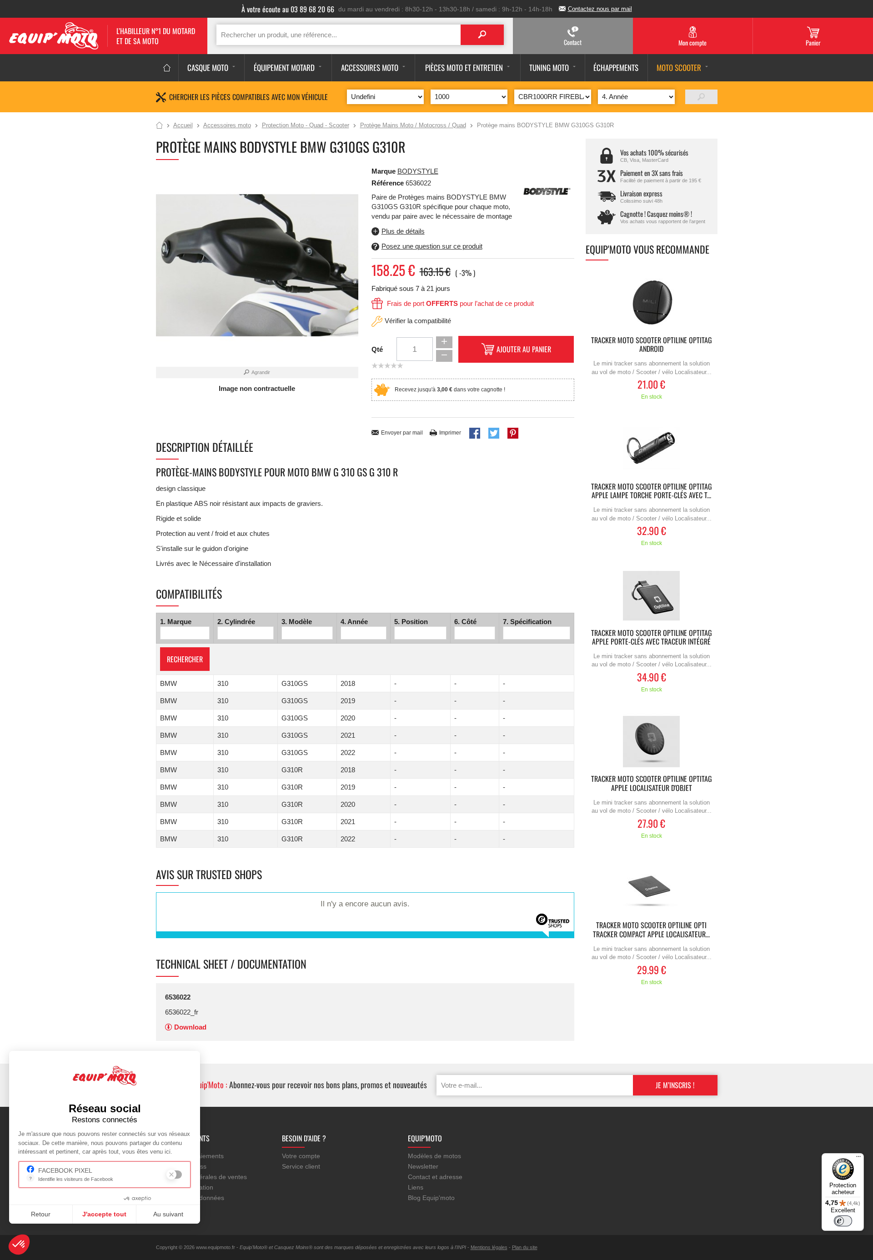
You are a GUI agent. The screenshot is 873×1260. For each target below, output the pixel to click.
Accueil (159, 126)
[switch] (843, 1220)
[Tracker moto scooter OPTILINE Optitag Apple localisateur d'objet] (651, 741)
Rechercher (185, 659)
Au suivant (168, 1214)
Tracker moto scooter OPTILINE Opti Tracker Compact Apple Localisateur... (651, 930)
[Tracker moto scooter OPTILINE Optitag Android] (651, 303)
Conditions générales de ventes (201, 1176)
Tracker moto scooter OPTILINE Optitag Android (651, 345)
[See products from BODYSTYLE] (547, 191)
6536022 (178, 997)
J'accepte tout (104, 1214)
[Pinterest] (512, 433)
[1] (701, 97)
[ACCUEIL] (167, 67)
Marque (383, 171)
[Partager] (474, 433)
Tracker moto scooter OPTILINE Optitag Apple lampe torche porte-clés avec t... (651, 491)
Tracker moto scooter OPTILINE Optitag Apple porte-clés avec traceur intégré (651, 638)
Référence (388, 183)
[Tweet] (493, 433)
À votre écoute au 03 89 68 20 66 (287, 9)
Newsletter (423, 1166)
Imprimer (450, 433)
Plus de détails (403, 231)
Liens (415, 1187)
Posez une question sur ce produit (431, 246)
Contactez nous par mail (600, 8)
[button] (19, 1244)
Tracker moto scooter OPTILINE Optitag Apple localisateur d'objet (651, 784)
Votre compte (301, 1156)
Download (190, 1027)
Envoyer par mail (402, 433)
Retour (40, 1214)
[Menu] (858, 1158)
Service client (301, 1166)
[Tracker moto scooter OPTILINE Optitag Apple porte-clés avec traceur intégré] (651, 595)
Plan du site (524, 1247)
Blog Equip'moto (431, 1197)
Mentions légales (489, 1247)
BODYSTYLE (417, 171)
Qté (377, 349)
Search (482, 35)
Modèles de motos (434, 1156)
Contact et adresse (435, 1176)
